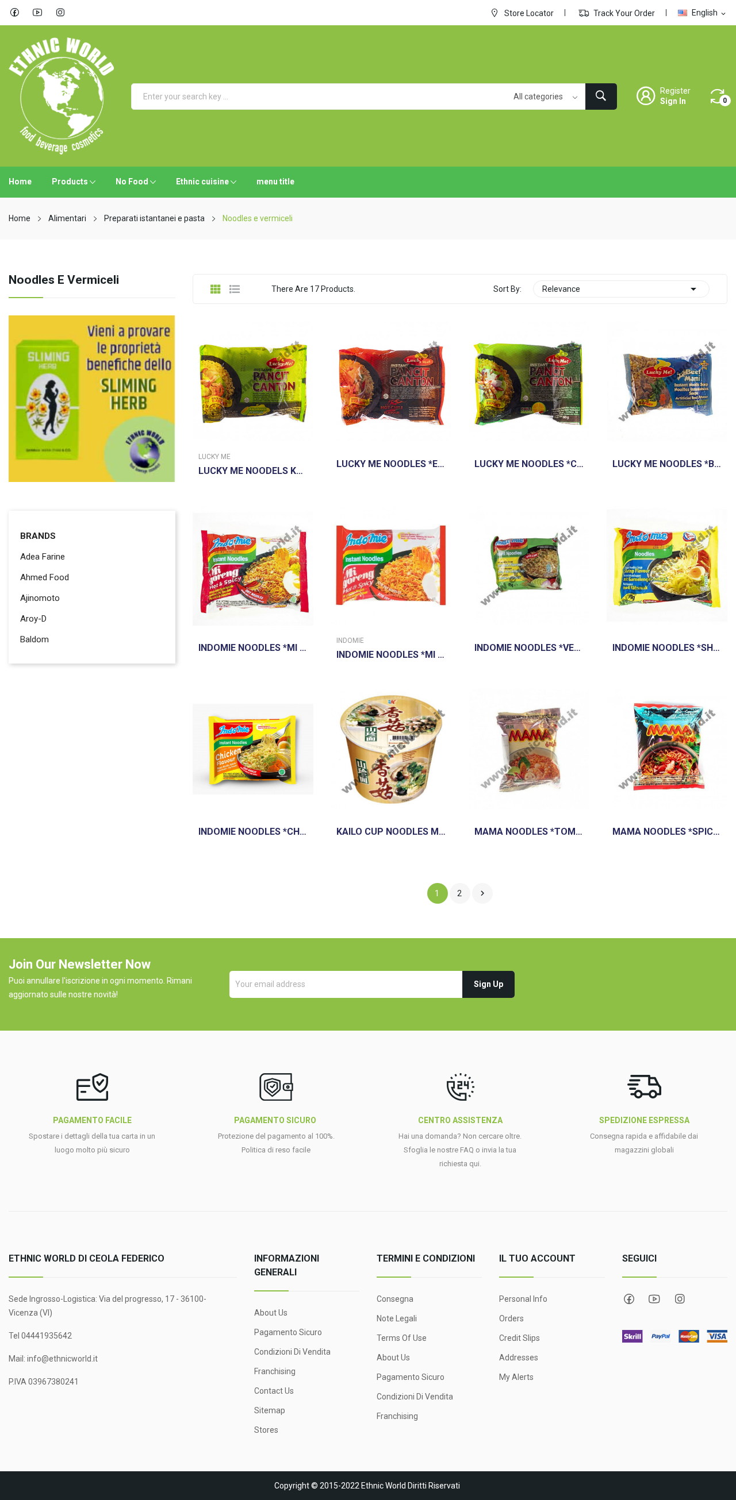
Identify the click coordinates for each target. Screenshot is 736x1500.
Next (482, 893)
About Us (271, 1312)
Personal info (523, 1299)
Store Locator (528, 13)
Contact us (274, 1390)
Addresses (518, 1357)
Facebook (14, 12)
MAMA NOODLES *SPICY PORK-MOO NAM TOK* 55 (667, 832)
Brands (38, 536)
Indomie (350, 640)
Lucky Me (214, 456)
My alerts (516, 1377)
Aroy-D (33, 619)
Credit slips (519, 1338)
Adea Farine (42, 557)
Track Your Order (623, 13)
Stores (266, 1430)
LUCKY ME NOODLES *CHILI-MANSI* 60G (529, 464)
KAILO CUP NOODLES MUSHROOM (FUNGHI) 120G (391, 832)
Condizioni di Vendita (292, 1351)
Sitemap (269, 1410)
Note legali (397, 1318)
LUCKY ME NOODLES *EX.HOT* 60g (391, 464)
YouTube (37, 12)
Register (675, 90)
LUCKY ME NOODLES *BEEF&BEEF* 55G (667, 464)
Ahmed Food (44, 577)
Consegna (395, 1299)
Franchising (275, 1371)
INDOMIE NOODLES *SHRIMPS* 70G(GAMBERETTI (667, 648)
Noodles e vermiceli (64, 280)
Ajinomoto (40, 598)
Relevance (621, 289)
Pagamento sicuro (288, 1332)
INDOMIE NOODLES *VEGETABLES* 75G (529, 648)
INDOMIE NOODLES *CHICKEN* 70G (253, 832)
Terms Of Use (402, 1338)
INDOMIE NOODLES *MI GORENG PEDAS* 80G (253, 648)
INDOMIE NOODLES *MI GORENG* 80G (391, 655)
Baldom (34, 639)
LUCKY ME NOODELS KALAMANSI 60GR (253, 471)
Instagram (60, 12)
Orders (511, 1318)
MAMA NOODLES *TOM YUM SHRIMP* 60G (529, 832)
